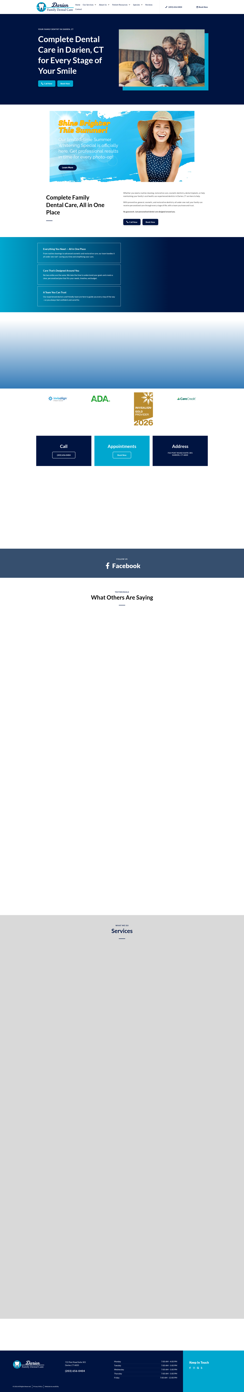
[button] (89, 5)
